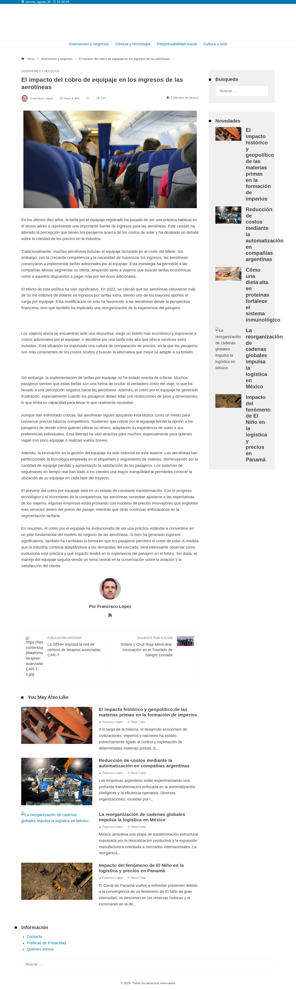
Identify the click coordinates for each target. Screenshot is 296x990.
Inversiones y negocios (40, 71)
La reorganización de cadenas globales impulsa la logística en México (142, 817)
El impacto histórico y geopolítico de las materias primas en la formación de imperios (148, 712)
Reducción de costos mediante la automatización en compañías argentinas (144, 763)
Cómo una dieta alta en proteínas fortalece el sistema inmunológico (263, 295)
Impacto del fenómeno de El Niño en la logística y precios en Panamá (141, 868)
